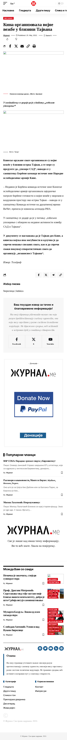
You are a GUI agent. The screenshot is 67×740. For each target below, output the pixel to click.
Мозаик (8, 18)
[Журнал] (33, 3)
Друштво (53, 591)
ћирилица (8, 290)
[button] (6, 3)
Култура (53, 594)
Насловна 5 (55, 627)
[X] (33, 341)
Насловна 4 (55, 616)
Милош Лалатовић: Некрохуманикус (21, 502)
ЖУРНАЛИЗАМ (55, 621)
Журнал (6, 35)
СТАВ (51, 619)
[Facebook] (16, 341)
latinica (19, 290)
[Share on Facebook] (10, 46)
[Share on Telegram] (53, 275)
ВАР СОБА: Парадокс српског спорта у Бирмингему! (29, 461)
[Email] (22, 46)
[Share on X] (16, 46)
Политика (54, 582)
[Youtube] (50, 341)
